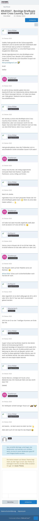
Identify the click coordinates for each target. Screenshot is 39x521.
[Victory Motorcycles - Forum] (5, 2)
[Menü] (36, 2)
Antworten (28, 502)
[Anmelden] (31, 2)
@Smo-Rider (6, 274)
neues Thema (19, 466)
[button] (5, 496)
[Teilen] (36, 24)
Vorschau (10, 502)
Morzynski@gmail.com (9, 63)
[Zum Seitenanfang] (36, 518)
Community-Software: (19, 518)
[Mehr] (36, 38)
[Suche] (26, 2)
